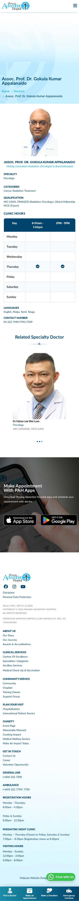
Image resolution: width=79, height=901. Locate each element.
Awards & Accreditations (17, 644)
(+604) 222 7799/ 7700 (16, 789)
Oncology (9, 178)
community (9, 683)
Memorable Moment (14, 730)
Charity (8, 721)
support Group (11, 696)
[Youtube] (23, 587)
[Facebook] (6, 587)
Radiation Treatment (24, 191)
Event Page (9, 726)
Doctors (19, 91)
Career (6, 760)
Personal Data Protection (17, 597)
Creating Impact (12, 734)
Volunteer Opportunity (15, 764)
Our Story (8, 635)
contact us (9, 756)
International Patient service (19, 713)
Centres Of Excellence (15, 657)
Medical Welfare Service (16, 739)
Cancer (7, 191)
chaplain (7, 688)
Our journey (10, 640)
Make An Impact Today (16, 743)
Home (6, 91)
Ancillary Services (12, 665)
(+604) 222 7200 (12, 777)
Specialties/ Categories (15, 661)
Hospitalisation (11, 709)
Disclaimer (9, 593)
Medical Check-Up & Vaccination (21, 670)
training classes (11, 692)
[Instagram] (14, 587)
